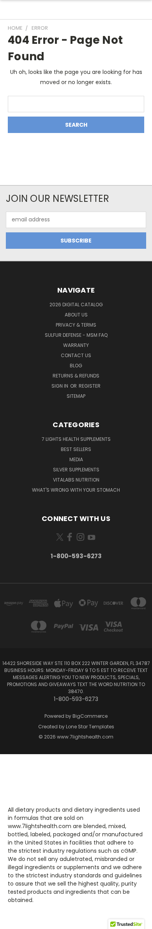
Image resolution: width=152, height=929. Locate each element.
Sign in (60, 386)
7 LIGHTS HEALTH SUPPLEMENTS (76, 439)
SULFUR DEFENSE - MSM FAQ (76, 335)
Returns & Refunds (76, 375)
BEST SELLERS (76, 449)
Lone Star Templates (90, 726)
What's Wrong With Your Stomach (76, 490)
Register (90, 386)
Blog (76, 365)
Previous (12, 921)
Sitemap (76, 396)
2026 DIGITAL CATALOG (76, 304)
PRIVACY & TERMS (76, 325)
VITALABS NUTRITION (76, 479)
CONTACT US (76, 355)
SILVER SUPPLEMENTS (76, 469)
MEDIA (76, 459)
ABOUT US (76, 314)
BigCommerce (90, 716)
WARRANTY (76, 345)
